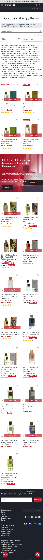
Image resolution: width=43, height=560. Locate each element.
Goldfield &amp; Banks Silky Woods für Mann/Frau (9, 220)
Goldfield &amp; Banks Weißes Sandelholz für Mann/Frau (9, 442)
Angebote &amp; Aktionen (10, 541)
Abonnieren (38, 500)
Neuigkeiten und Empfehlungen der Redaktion (11, 544)
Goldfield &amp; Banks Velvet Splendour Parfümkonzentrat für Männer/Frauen (9, 476)
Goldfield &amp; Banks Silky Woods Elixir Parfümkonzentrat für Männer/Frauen (9, 258)
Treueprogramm (6, 531)
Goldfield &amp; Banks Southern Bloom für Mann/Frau (31, 442)
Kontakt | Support (7, 553)
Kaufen (7, 187)
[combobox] (21, 9)
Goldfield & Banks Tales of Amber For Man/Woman (32, 333)
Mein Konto (5, 527)
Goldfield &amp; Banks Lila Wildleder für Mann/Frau (31, 220)
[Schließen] (40, 25)
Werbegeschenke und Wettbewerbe (9, 548)
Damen (3, 512)
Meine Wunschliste (7, 529)
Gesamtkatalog (6, 510)
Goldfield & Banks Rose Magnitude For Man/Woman (31, 369)
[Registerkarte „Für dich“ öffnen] (37, 554)
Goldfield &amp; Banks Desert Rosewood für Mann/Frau (31, 257)
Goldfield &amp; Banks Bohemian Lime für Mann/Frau (9, 142)
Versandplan (5, 535)
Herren (3, 514)
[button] (39, 5)
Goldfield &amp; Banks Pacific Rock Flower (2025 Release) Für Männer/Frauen (10, 297)
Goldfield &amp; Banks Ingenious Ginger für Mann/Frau (31, 106)
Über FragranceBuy (8, 525)
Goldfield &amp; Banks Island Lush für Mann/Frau (10, 333)
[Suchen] (39, 9)
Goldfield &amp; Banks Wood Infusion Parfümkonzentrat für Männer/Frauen (9, 408)
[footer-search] (39, 511)
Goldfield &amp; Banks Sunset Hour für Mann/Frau (31, 142)
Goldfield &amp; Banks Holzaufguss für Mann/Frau (9, 369)
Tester (3, 520)
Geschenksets (6, 518)
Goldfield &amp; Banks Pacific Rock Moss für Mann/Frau (9, 106)
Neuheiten (4, 516)
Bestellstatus (5, 533)
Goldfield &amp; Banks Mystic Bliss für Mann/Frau (31, 407)
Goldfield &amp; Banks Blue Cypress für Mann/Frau (31, 296)
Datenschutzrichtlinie (8, 551)
